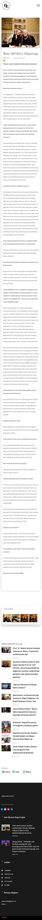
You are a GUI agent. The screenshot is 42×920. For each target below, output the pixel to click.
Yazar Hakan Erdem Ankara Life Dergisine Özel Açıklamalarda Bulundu (25, 750)
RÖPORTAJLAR (9, 874)
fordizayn (4, 917)
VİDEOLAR (7, 878)
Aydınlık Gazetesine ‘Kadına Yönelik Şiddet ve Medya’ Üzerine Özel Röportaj (25, 736)
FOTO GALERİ (8, 881)
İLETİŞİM (7, 885)
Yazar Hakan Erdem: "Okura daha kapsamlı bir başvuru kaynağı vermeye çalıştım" (25, 712)
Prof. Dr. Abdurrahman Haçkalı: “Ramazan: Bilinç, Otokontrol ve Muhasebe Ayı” (26, 651)
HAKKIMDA (8, 870)
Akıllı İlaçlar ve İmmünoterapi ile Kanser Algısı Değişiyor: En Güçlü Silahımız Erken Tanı (26, 698)
